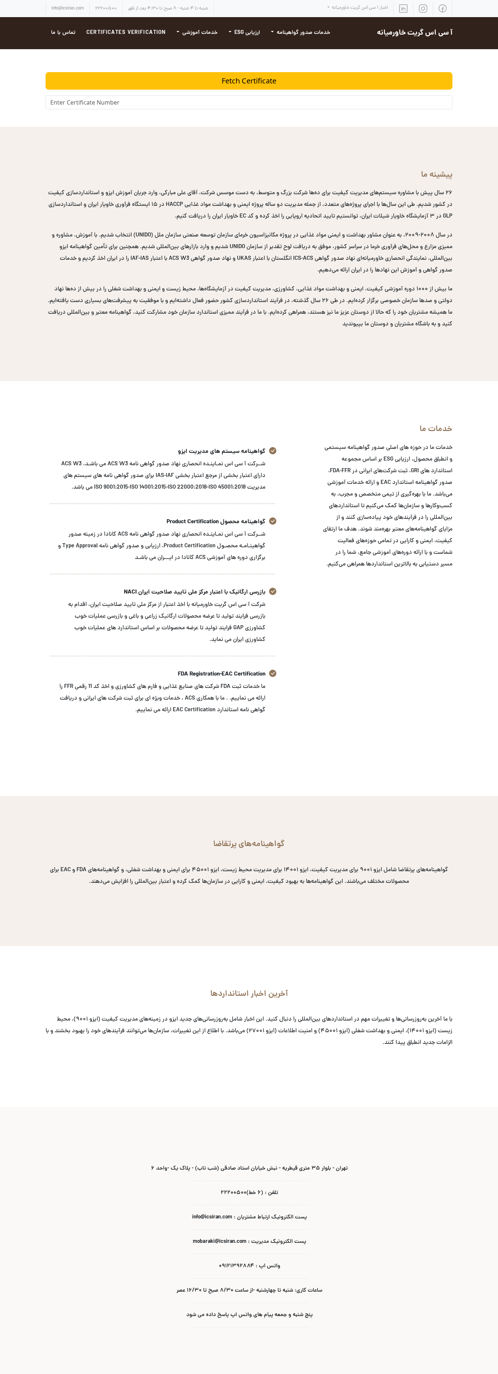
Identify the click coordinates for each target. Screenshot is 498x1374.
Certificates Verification (126, 33)
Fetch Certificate (249, 81)
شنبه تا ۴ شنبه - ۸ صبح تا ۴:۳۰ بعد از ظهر (168, 8)
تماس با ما (63, 33)
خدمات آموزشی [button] (199, 33)
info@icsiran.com (67, 8)
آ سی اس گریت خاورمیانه (414, 33)
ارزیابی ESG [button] (246, 33)
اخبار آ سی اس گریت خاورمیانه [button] (359, 7)
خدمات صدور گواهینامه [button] (302, 33)
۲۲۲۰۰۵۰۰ (106, 8)
